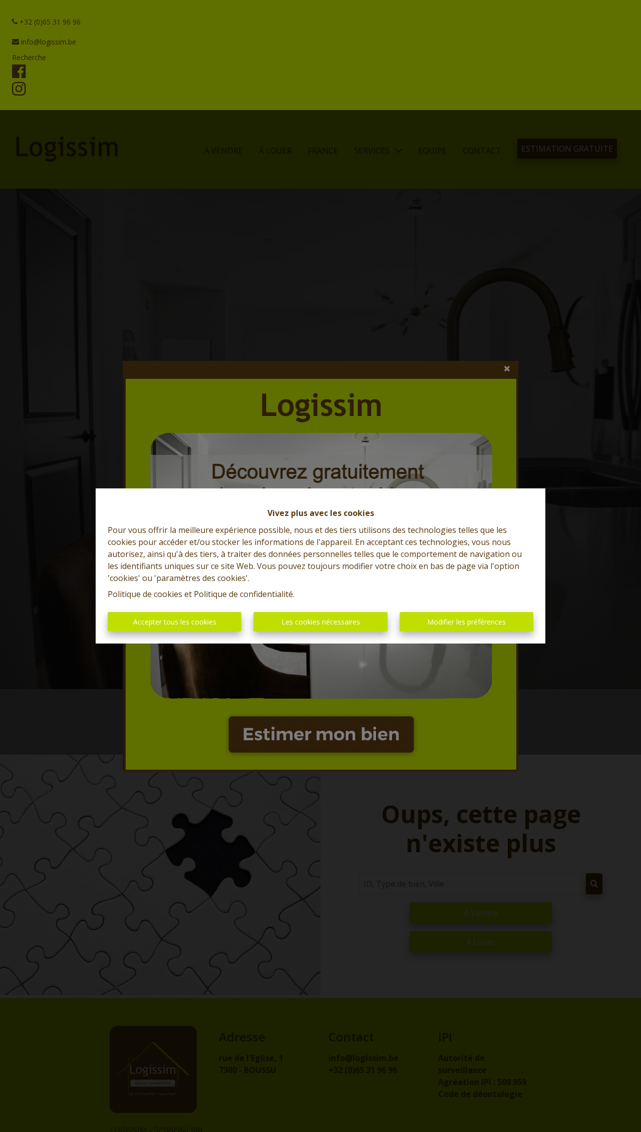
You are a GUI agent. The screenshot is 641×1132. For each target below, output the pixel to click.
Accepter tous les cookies (174, 622)
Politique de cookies (145, 594)
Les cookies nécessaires (320, 622)
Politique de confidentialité (243, 594)
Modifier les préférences (466, 622)
